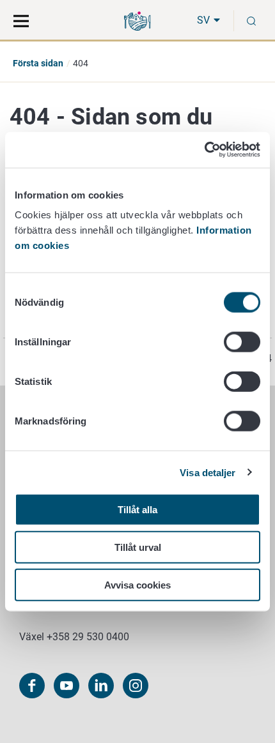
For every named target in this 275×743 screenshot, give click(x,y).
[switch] (242, 342)
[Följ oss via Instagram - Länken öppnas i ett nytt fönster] (135, 685)
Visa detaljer (207, 472)
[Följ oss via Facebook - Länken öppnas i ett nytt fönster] (32, 685)
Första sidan (38, 63)
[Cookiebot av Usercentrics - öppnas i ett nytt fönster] (204, 150)
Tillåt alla (137, 509)
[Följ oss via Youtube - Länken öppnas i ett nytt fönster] (66, 685)
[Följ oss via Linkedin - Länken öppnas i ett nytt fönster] (101, 685)
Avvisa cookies (137, 584)
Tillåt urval (137, 546)
